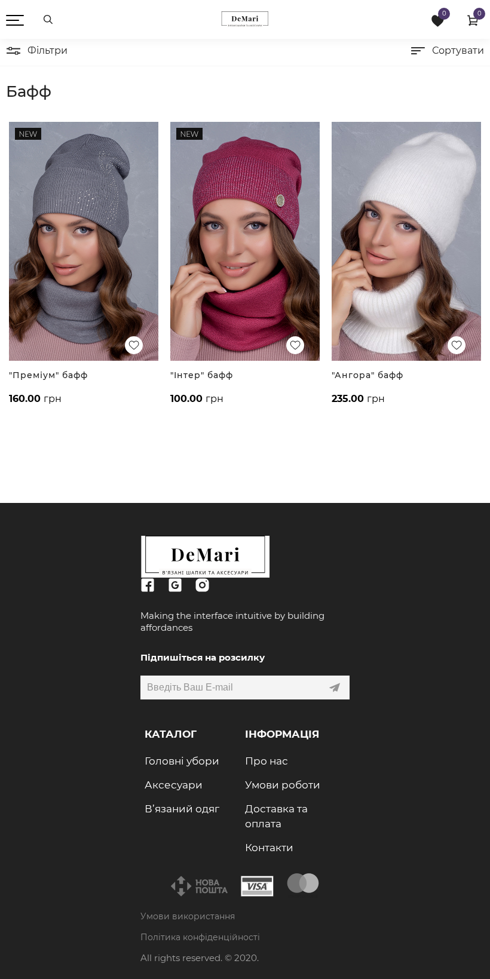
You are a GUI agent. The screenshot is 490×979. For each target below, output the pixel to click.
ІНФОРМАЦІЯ (282, 734)
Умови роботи (282, 785)
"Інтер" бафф (201, 375)
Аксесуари (174, 785)
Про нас (266, 761)
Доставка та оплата (276, 816)
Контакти (269, 848)
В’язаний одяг (182, 809)
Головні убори (182, 761)
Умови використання (187, 916)
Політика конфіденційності (200, 937)
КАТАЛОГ (171, 734)
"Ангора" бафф (367, 375)
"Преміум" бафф (48, 375)
